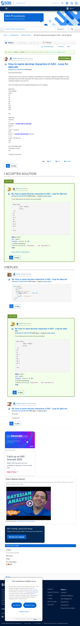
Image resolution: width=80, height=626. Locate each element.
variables (68, 161)
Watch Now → (12, 472)
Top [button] (9, 577)
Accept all (16, 605)
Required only (30, 605)
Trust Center (37, 623)
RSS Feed (48, 42)
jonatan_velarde (17, 58)
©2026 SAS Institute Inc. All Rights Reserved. (56, 623)
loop (58, 161)
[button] (6, 64)
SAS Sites (76, 3)
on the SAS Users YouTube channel (25, 521)
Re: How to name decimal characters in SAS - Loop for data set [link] (53, 35)
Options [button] (10, 43)
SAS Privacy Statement (32, 591)
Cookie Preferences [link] (7, 623)
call (50, 161)
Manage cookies (24, 611)
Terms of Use (27, 623)
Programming (14, 35)
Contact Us (71, 3)
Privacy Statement (16, 623)
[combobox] (39, 29)
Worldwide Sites (67, 3)
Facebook (3, 617)
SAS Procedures (26, 35)
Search (62, 3)
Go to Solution (65, 58)
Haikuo (18, 188)
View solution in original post (20, 252)
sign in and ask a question (57, 52)
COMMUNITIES (20, 3)
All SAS (54, 3)
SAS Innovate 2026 (10, 450)
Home (5, 35)
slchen (18, 274)
